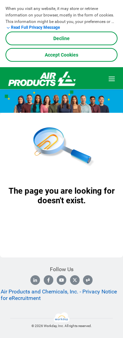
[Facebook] (48, 280)
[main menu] (111, 79)
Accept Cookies (61, 55)
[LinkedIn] (35, 280)
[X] (75, 280)
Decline (61, 38)
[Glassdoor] (88, 280)
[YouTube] (61, 280)
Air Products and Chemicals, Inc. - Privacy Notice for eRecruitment (59, 294)
